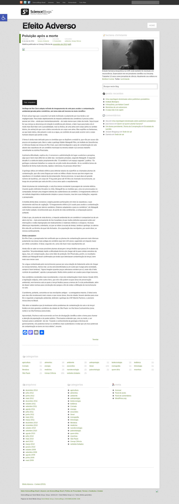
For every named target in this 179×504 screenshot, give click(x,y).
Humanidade (72, 2)
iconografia (116, 366)
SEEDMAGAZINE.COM (72, 499)
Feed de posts (120, 393)
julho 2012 (30, 393)
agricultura (26, 362)
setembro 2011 (31, 406)
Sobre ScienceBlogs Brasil (30, 491)
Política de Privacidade (73, 491)
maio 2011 (30, 417)
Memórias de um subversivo (116, 107)
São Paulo (26, 373)
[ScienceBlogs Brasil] (37, 14)
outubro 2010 (31, 428)
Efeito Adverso (27, 484)
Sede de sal (127, 132)
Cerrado (25, 366)
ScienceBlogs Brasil (39, 2)
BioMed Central (108, 79)
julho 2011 (30, 412)
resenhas (137, 370)
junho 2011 (30, 415)
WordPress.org (120, 398)
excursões (71, 366)
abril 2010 (29, 441)
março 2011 (30, 420)
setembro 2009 (31, 452)
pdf (69, 44)
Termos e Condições (89, 491)
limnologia (138, 366)
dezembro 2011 (31, 401)
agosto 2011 (30, 409)
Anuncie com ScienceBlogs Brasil (52, 491)
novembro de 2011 (60, 44)
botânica (137, 362)
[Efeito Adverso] (50, 30)
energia (47, 366)
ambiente (68, 41)
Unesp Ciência (76, 41)
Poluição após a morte (40, 36)
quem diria (116, 370)
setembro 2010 (31, 431)
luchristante (125, 79)
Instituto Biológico (112, 102)
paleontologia (94, 370)
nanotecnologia (73, 370)
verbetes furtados (73, 373)
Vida (64, 2)
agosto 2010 (30, 433)
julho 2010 (30, 436)
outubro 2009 (31, 450)
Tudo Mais (82, 2)
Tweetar (95, 339)
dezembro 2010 (32, 423)
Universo (51, 2)
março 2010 (30, 444)
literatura (25, 370)
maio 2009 (30, 460)
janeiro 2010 (30, 447)
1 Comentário (57, 41)
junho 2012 (30, 396)
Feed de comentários (123, 396)
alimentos (48, 362)
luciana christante (43, 41)
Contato (100, 491)
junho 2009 (30, 458)
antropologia (94, 362)
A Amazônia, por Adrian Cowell (117, 105)
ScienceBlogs (59, 499)
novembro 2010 (32, 425)
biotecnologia (117, 362)
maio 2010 (30, 439)
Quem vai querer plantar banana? (130, 124)
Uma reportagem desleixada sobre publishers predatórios (127, 99)
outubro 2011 (31, 404)
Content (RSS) (40, 484)
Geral (91, 366)
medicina (48, 370)
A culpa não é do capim (114, 110)
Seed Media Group (47, 499)
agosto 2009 (30, 455)
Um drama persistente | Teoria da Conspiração (123, 126)
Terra (58, 2)
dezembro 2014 (32, 390)
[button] (3, 17)
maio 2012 (30, 398)
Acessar (118, 390)
